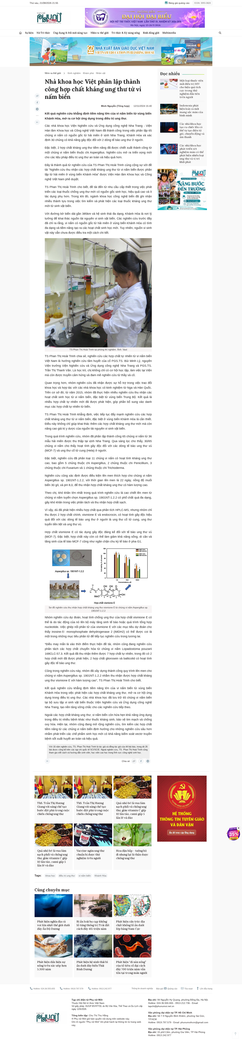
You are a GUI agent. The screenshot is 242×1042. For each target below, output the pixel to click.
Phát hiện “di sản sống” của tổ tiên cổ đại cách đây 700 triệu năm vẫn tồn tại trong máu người (131, 967)
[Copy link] (37, 96)
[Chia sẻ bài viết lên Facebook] (37, 102)
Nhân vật (100, 73)
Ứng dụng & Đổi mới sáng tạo (70, 32)
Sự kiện (29, 32)
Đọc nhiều (170, 73)
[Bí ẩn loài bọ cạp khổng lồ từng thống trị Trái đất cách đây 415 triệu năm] (93, 905)
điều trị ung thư (67, 875)
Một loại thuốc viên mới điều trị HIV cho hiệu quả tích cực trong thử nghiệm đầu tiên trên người (191, 89)
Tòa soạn (188, 989)
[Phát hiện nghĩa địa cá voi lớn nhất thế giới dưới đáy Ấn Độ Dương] (54, 905)
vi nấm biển (85, 875)
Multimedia (169, 32)
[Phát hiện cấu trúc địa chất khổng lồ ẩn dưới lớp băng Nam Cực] (132, 905)
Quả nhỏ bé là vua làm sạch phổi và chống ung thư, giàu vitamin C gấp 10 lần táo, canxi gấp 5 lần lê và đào (131, 810)
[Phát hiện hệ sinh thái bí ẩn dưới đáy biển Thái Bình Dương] (93, 946)
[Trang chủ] (20, 33)
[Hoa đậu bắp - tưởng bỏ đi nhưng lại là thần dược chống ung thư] (132, 835)
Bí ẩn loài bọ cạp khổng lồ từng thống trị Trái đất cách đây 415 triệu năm (93, 925)
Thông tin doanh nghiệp (142, 988)
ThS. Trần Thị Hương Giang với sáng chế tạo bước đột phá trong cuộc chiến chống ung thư (53, 808)
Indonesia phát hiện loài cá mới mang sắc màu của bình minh (191, 110)
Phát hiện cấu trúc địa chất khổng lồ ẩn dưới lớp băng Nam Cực (130, 925)
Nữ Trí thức (43, 32)
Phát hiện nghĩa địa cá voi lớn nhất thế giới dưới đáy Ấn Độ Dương (53, 925)
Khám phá (88, 73)
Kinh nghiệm (74, 73)
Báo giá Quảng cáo (166, 989)
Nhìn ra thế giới (99, 32)
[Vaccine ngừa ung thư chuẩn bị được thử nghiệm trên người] (93, 835)
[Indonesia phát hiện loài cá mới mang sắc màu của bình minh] (169, 109)
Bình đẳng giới (151, 32)
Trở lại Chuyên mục (47, 761)
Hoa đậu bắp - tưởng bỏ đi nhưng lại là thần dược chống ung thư (132, 854)
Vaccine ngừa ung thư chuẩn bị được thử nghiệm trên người (90, 854)
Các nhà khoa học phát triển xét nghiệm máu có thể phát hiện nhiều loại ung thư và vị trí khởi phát (192, 154)
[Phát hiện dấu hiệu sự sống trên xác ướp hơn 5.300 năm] (54, 946)
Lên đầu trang (205, 989)
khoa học (50, 875)
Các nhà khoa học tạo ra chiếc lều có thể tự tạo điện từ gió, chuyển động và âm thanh (192, 130)
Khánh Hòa (100, 875)
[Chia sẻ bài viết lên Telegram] (37, 109)
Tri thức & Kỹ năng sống (126, 32)
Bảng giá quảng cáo (178, 3)
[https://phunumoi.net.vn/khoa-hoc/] (37, 122)
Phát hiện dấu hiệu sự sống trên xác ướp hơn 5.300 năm (52, 965)
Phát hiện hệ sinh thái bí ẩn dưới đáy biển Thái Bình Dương (92, 965)
